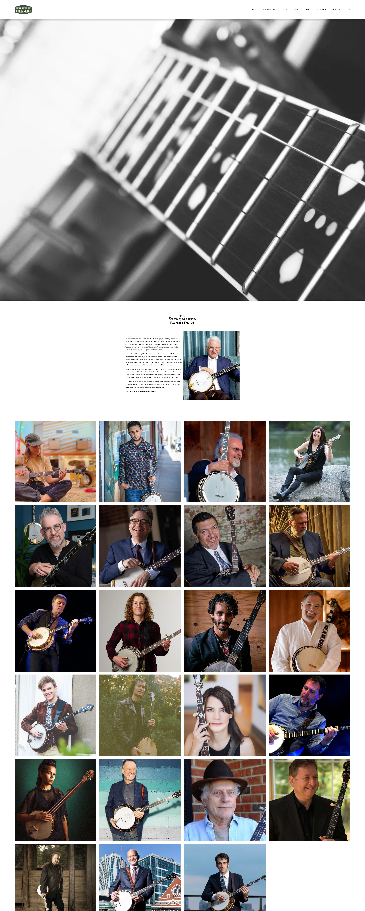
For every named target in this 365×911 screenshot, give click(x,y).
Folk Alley (336, 9)
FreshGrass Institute (269, 9)
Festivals (284, 9)
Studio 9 (296, 9)
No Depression (321, 9)
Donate (254, 9)
